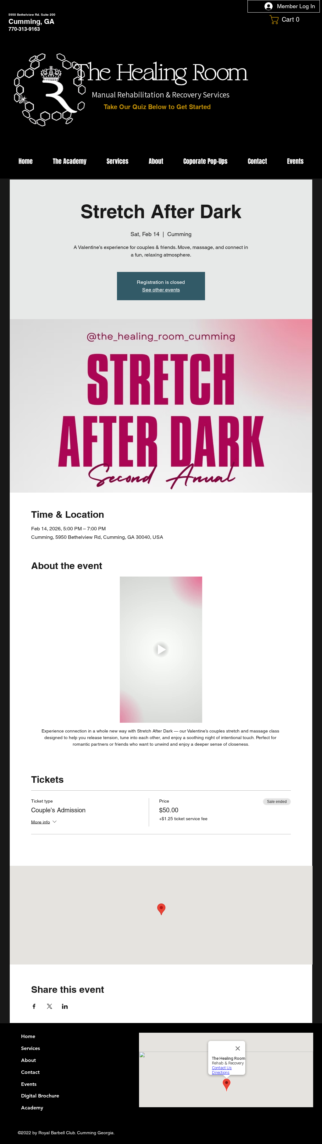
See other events (161, 290)
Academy (32, 1108)
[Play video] (161, 650)
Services (30, 1048)
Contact (30, 1072)
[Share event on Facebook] (34, 1006)
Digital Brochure (40, 1096)
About (28, 1060)
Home (28, 1036)
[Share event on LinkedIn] (65, 1006)
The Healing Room (160, 73)
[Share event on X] (50, 1006)
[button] (286, 19)
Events (28, 1084)
